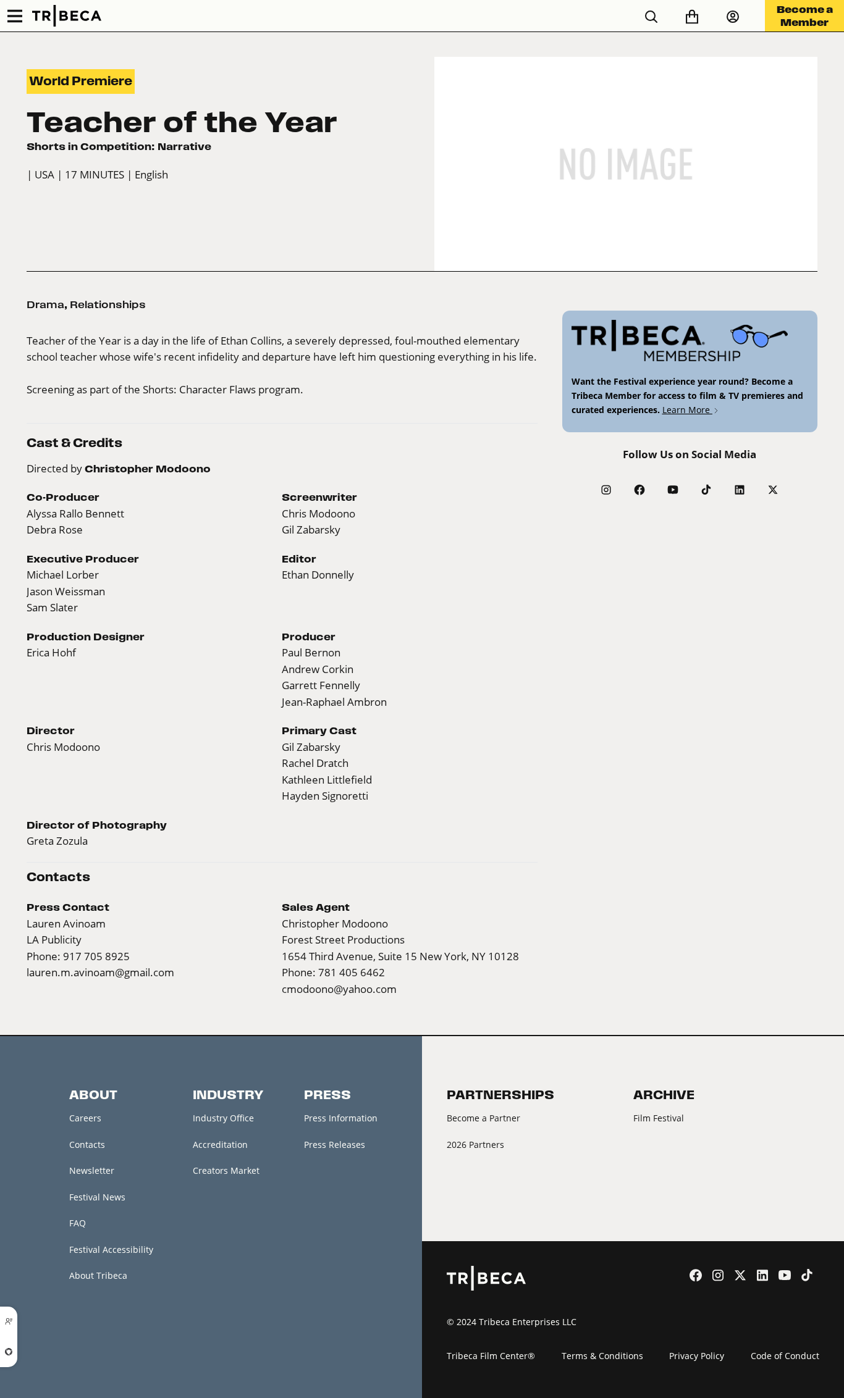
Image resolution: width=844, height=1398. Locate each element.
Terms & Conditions (602, 1356)
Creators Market (226, 1170)
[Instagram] (606, 490)
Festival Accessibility (111, 1249)
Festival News (97, 1197)
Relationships (108, 304)
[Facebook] (639, 490)
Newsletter (91, 1170)
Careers (85, 1118)
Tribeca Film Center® (491, 1356)
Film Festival (658, 1118)
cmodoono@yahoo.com (339, 988)
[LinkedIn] (739, 490)
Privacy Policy (696, 1356)
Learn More (687, 410)
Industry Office (223, 1118)
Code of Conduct (785, 1356)
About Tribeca (98, 1275)
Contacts (87, 1144)
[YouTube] (673, 490)
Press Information (341, 1118)
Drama (45, 304)
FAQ (77, 1223)
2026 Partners (475, 1144)
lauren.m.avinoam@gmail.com (100, 972)
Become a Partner (483, 1118)
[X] (773, 490)
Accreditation (220, 1144)
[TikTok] (706, 490)
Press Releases (334, 1144)
